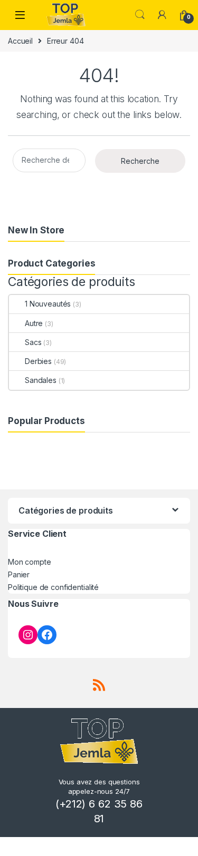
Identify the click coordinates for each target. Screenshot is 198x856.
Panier (19, 574)
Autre (34, 323)
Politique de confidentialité (53, 587)
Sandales (40, 380)
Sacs (33, 342)
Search (140, 15)
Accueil (20, 40)
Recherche (140, 160)
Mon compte (29, 561)
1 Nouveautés (48, 303)
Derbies (38, 361)
